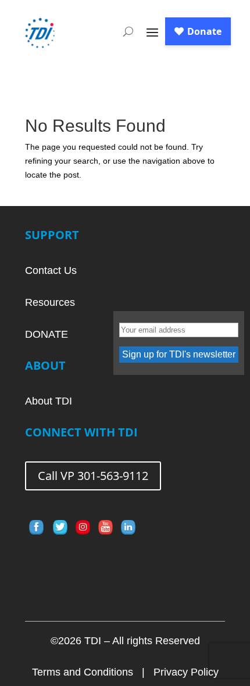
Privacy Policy (186, 672)
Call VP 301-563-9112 (93, 475)
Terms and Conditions (82, 672)
